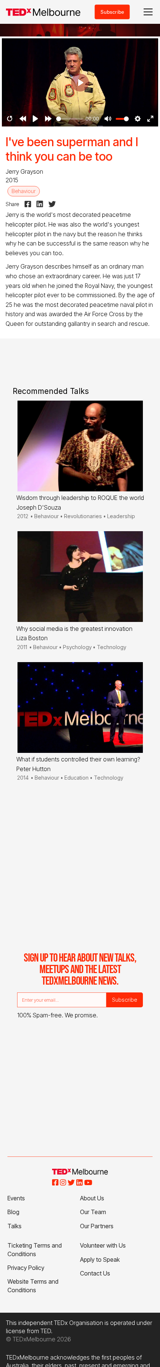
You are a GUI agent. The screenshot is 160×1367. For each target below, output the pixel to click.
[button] (146, 12)
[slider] (69, 118)
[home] (43, 12)
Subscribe (112, 12)
